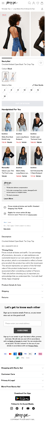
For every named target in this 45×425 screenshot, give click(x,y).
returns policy (32, 214)
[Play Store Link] (22, 398)
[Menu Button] (3, 3)
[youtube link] (28, 408)
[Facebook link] (22, 408)
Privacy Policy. (33, 346)
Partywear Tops (6, 8)
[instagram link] (11, 408)
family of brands (15, 341)
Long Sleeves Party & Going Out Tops (24, 8)
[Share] (42, 9)
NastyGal (6, 61)
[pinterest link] (17, 408)
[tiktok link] (33, 408)
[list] (22, 35)
